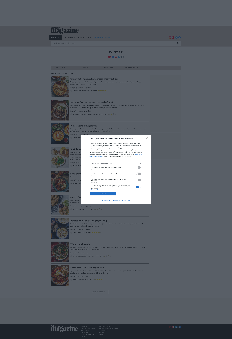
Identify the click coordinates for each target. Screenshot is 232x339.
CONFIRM (103, 193)
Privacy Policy (126, 200)
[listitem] (116, 163)
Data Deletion (106, 200)
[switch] (138, 167)
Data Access (116, 200)
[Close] (147, 139)
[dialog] (116, 169)
